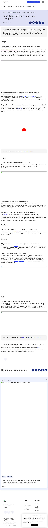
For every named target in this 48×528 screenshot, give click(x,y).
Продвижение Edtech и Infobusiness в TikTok (31, 337)
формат (5, 214)
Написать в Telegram (32, 2)
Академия (10, 6)
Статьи (14, 12)
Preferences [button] (28, 522)
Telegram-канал (24, 358)
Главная (3, 6)
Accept (34, 524)
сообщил (16, 246)
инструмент (15, 231)
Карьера (36, 511)
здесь (38, 347)
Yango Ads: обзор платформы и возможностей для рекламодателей (21, 480)
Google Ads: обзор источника (26, 150)
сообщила (19, 108)
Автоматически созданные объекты (9, 49)
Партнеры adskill (28, 505)
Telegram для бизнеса (19, 261)
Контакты (37, 510)
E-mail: (8, 504)
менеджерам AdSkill (6, 345)
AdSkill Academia (21, 349)
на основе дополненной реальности (28, 96)
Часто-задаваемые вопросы (37, 507)
